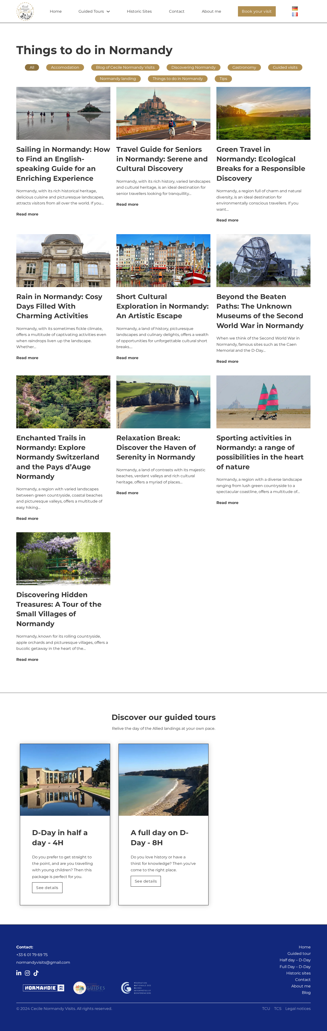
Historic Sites (139, 11)
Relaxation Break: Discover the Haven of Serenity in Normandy (156, 447)
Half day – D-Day (295, 960)
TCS (278, 1008)
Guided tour (299, 953)
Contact (177, 11)
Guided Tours (91, 11)
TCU (266, 1008)
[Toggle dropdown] (108, 11)
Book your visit (257, 11)
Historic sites (298, 973)
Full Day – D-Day (295, 966)
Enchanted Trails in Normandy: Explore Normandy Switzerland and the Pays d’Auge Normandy (57, 457)
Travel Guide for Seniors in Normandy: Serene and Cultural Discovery (162, 159)
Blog (306, 992)
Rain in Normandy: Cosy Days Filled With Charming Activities (59, 306)
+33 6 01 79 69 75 (32, 954)
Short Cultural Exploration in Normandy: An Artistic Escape (162, 306)
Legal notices (298, 1008)
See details (47, 887)
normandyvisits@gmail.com (43, 962)
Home (56, 11)
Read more (27, 214)
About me (211, 11)
